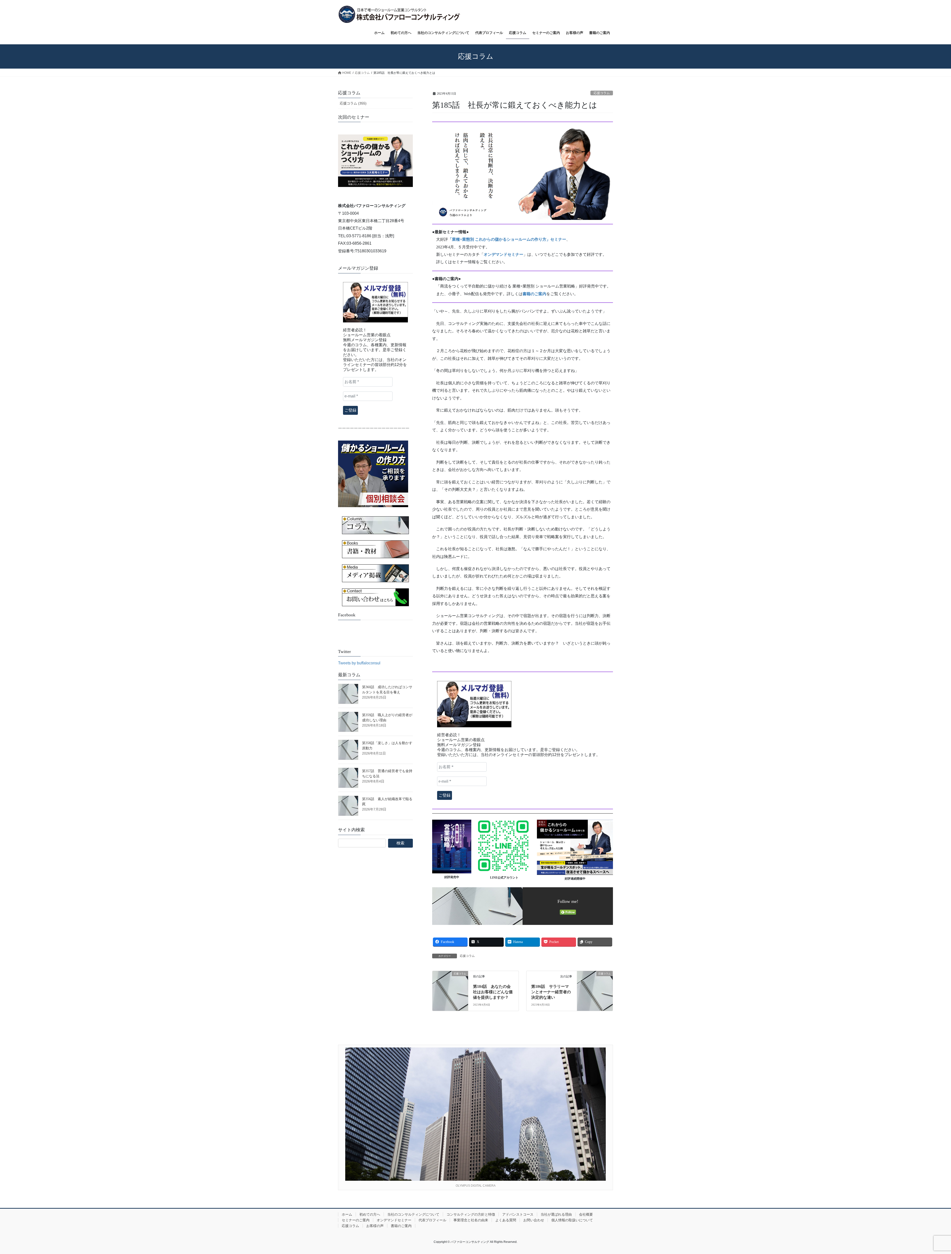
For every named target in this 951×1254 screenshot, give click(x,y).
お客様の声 (375, 1226)
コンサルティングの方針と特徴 (471, 1214)
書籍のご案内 (401, 1226)
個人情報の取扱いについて (572, 1220)
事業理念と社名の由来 (470, 1220)
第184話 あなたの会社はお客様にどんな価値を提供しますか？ (493, 992)
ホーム (347, 1214)
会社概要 (586, 1214)
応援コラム (602, 93)
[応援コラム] (450, 984)
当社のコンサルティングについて (413, 1214)
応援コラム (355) (353, 103)
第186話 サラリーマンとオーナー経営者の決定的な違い (551, 992)
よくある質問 (505, 1220)
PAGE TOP (926, 1212)
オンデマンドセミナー (394, 1220)
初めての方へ (369, 1214)
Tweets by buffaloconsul (359, 663)
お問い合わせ (533, 1220)
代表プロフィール (432, 1220)
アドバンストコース (517, 1214)
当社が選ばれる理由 (556, 1214)
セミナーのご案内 (356, 1220)
